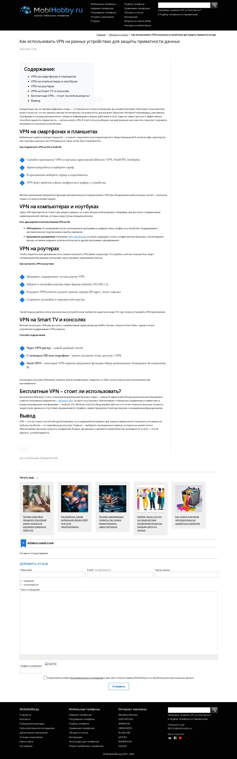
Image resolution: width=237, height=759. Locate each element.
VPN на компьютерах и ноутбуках (54, 81)
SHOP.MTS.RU (125, 719)
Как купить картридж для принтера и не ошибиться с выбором (187, 520)
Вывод (35, 101)
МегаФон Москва (128, 714)
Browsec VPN (66, 400)
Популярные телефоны (103, 12)
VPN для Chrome (77, 236)
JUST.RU (122, 737)
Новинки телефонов (102, 8)
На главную (26, 746)
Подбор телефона (134, 4)
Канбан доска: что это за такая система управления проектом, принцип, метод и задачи (150, 523)
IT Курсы (95, 21)
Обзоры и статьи (133, 12)
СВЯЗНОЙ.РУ (125, 728)
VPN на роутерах (42, 86)
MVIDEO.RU (124, 723)
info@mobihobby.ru (181, 728)
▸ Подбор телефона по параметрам (178, 14)
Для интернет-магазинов (34, 732)
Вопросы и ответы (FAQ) (137, 21)
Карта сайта (26, 741)
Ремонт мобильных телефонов (86, 746)
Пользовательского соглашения (86, 677)
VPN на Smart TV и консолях (50, 91)
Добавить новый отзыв (40, 542)
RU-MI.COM (124, 732)
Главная (100, 34)
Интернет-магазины (132, 709)
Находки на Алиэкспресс (137, 25)
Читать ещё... (29, 477)
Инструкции (131, 16)
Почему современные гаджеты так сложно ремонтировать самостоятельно (111, 521)
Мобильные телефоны (103, 4)
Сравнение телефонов (137, 8)
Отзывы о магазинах (102, 16)
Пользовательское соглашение (37, 728)
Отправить (118, 686)
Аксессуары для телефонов (84, 741)
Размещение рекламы (32, 723)
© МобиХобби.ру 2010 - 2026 (118, 754)
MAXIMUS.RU (125, 741)
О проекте (25, 714)
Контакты (25, 719)
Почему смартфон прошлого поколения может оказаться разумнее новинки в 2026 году (34, 523)
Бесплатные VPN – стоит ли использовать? (60, 96)
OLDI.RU (122, 746)
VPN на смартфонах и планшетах (53, 76)
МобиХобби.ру (29, 709)
